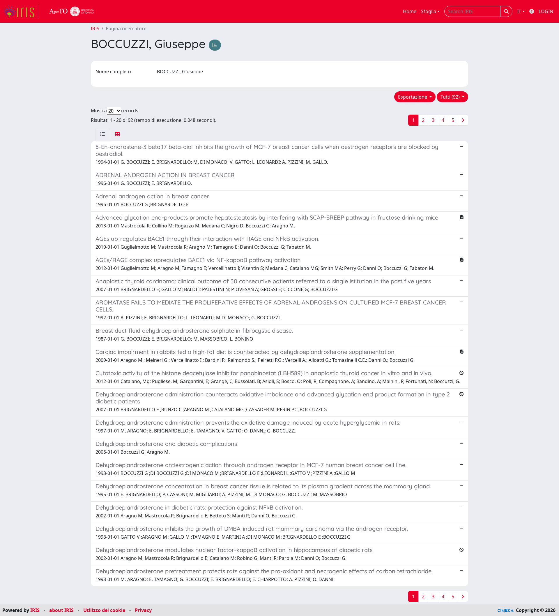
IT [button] (519, 11)
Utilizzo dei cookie (104, 610)
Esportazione (413, 97)
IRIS (95, 28)
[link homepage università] (72, 11)
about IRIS (61, 610)
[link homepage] (21, 11)
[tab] (102, 134)
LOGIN (546, 11)
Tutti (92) (451, 97)
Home (409, 11)
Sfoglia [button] (428, 11)
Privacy (143, 610)
